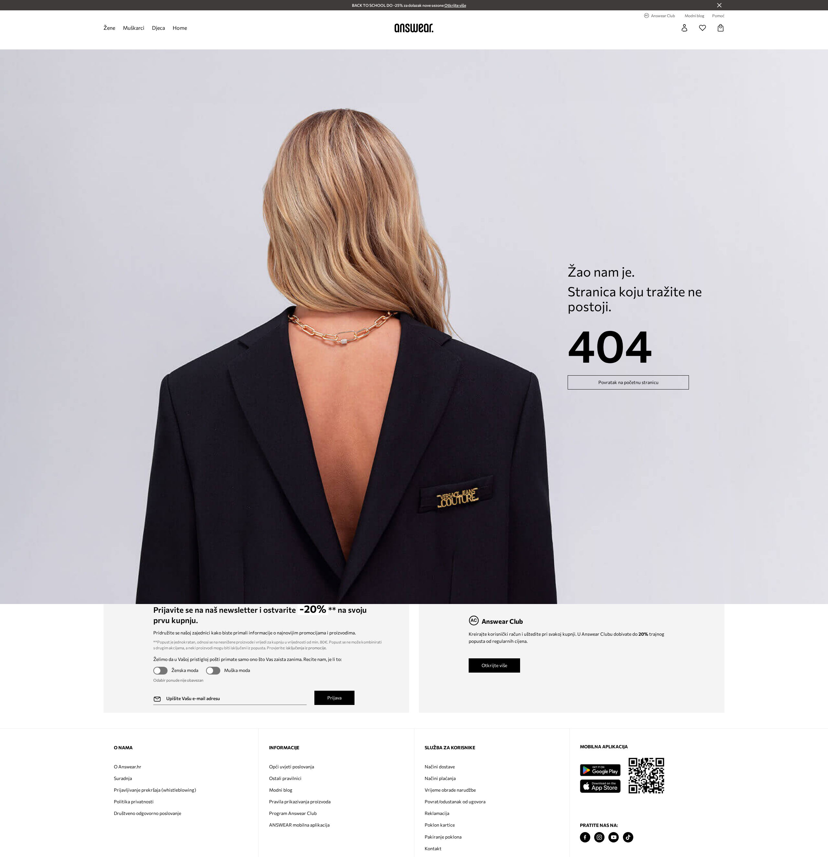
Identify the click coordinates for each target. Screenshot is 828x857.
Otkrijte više (494, 665)
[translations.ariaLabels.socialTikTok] (628, 837)
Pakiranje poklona (443, 837)
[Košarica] (720, 28)
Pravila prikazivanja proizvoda (300, 801)
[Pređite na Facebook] (585, 837)
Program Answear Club (293, 813)
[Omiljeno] (702, 28)
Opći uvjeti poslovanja (291, 766)
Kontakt (433, 848)
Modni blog (280, 790)
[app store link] (600, 785)
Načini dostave (440, 766)
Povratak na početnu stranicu (628, 382)
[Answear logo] (414, 28)
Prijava (334, 697)
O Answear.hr (127, 766)
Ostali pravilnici (285, 778)
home (180, 28)
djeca (158, 28)
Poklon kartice (440, 825)
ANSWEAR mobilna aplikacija (299, 825)
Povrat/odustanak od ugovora (455, 801)
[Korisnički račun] (684, 28)
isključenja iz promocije (306, 647)
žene (109, 28)
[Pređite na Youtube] (613, 837)
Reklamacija (437, 813)
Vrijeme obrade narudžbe (450, 790)
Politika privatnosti (134, 801)
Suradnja (123, 778)
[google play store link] (600, 770)
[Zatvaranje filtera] (719, 5)
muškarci (133, 28)
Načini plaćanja (440, 778)
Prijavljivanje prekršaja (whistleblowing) (155, 790)
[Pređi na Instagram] (599, 837)
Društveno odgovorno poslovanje (147, 813)
